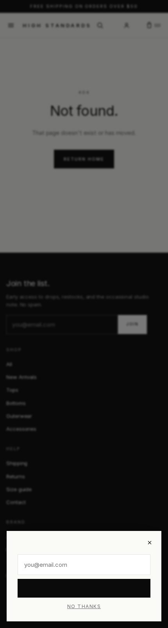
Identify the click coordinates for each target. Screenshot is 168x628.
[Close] (150, 543)
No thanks (84, 606)
